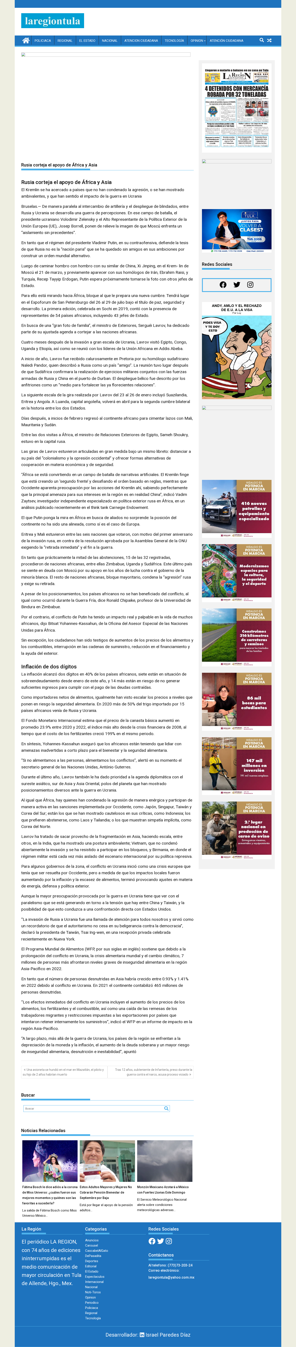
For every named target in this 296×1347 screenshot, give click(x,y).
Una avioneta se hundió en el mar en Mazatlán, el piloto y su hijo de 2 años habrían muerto (63, 1072)
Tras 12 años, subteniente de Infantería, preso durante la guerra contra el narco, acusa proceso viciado (153, 1072)
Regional (65, 41)
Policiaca (43, 41)
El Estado (87, 41)
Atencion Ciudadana (141, 41)
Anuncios (92, 1240)
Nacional (110, 41)
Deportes (91, 1261)
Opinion (197, 41)
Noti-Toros (93, 1292)
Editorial (90, 1266)
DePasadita (93, 1256)
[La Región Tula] (25, 40)
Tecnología (174, 41)
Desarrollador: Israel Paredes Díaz (148, 1335)
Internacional (94, 1282)
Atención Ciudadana (226, 41)
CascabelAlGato (96, 1251)
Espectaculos (94, 1277)
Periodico (92, 1303)
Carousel (91, 1245)
